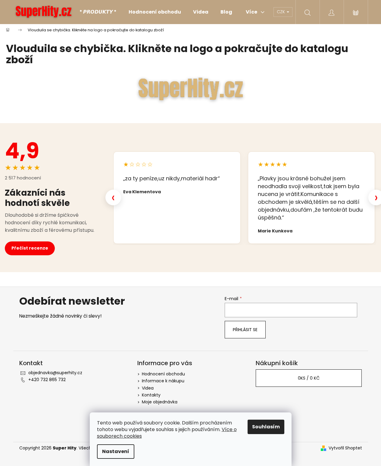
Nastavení (115, 451)
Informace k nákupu (163, 381)
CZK (281, 12)
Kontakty (151, 395)
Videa (148, 388)
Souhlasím (266, 426)
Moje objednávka (159, 402)
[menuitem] (98, 12)
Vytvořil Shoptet (345, 448)
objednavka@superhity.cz (55, 373)
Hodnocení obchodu (163, 374)
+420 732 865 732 (47, 380)
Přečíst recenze (29, 248)
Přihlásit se (245, 330)
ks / (309, 378)
